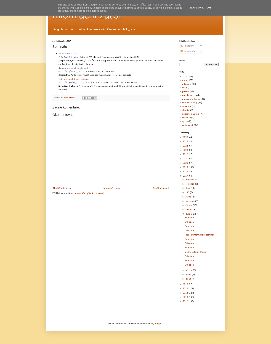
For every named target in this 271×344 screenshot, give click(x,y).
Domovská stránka (112, 188)
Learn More (197, 7)
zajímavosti (187, 125)
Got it (210, 7)
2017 (186, 176)
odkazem (186, 84)
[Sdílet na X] (89, 98)
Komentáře (189, 51)
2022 (186, 154)
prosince (190, 179)
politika (185, 91)
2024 (186, 145)
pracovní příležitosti (192, 99)
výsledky (186, 117)
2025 (186, 141)
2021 (186, 158)
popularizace (188, 95)
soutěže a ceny (189, 102)
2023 (186, 150)
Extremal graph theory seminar (73, 79)
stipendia (186, 106)
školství (186, 110)
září (188, 192)
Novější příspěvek (62, 188)
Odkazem (189, 222)
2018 (186, 171)
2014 (186, 292)
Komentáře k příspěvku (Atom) (89, 193)
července (190, 201)
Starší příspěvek (161, 188)
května (189, 209)
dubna (189, 214)
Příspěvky (188, 45)
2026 (186, 137)
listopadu (190, 184)
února (189, 274)
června (189, 205)
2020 (186, 163)
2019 (186, 167)
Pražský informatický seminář (199, 234)
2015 (186, 288)
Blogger (158, 323)
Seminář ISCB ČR (67, 53)
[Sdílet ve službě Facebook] (92, 98)
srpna (189, 196)
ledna (189, 278)
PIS (184, 87)
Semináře (189, 217)
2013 (186, 297)
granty (185, 80)
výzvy (185, 121)
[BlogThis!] (86, 98)
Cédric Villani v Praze (195, 252)
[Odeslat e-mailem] (83, 98)
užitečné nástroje (190, 114)
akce (184, 76)
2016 (186, 284)
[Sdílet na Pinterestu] (95, 98)
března (189, 270)
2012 (186, 301)
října (188, 188)
